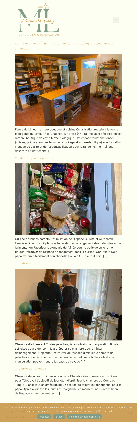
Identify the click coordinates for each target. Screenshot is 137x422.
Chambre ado (24, 263)
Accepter (44, 416)
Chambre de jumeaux (30, 368)
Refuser (59, 416)
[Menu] (116, 20)
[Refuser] (131, 412)
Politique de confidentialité (84, 416)
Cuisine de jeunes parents (34, 158)
